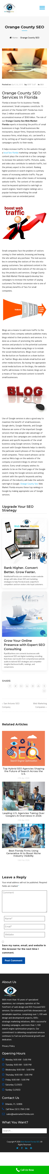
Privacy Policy (8, 1046)
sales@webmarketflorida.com (20, 1114)
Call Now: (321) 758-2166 (17, 1109)
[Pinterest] (31, 1148)
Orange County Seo (29, 483)
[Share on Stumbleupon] (38, 686)
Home (15, 37)
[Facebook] (22, 1148)
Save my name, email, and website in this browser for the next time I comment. (24, 949)
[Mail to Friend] (44, 690)
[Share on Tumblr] (44, 686)
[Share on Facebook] (10, 686)
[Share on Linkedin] (27, 686)
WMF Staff (31, 84)
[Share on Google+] (21, 686)
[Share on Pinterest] (32, 686)
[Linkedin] (26, 1148)
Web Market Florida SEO (30, 1141)
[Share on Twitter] (15, 686)
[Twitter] (17, 1148)
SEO (42, 84)
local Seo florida (11, 152)
